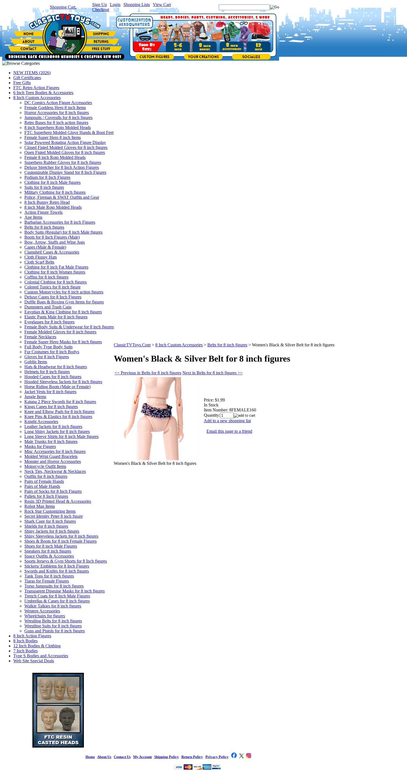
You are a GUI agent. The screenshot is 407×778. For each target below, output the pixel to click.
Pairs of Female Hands (44, 481)
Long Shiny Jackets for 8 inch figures (57, 431)
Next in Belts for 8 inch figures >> (212, 372)
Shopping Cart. (63, 7)
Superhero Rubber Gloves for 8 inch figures (62, 162)
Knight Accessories (41, 421)
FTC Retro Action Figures (36, 87)
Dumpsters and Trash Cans (47, 307)
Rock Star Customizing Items (50, 511)
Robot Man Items (39, 506)
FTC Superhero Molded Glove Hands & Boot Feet (69, 132)
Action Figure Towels (43, 212)
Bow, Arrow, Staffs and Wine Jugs (54, 242)
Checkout (100, 9)
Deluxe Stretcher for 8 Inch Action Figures (61, 167)
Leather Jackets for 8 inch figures (53, 426)
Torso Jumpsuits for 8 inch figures (54, 586)
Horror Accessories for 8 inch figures (56, 112)
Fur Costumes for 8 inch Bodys (51, 351)
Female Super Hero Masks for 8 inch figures (63, 341)
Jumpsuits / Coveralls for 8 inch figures (58, 117)
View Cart (162, 4)
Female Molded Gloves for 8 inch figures (60, 331)
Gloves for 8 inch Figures (46, 356)
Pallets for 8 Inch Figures (46, 496)
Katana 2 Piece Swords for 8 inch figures (60, 401)
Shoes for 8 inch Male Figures (50, 546)
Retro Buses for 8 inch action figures (56, 122)
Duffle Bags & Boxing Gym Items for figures (64, 302)
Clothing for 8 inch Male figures (52, 182)
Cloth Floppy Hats (40, 257)
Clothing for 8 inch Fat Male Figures (56, 267)
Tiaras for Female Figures (46, 581)
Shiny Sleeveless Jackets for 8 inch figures (61, 536)
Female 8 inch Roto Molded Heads (55, 157)
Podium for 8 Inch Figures (47, 177)
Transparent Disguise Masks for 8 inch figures (64, 591)
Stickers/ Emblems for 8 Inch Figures (56, 566)
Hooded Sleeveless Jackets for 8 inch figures (63, 381)
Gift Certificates (27, 77)
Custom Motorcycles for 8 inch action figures (63, 292)
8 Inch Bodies (25, 640)
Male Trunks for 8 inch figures (51, 441)
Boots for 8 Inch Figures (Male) (52, 237)
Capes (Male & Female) (45, 247)
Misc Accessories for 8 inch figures (55, 451)
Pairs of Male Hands (42, 486)
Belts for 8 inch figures (44, 227)
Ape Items (33, 217)
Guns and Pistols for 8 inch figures (54, 630)
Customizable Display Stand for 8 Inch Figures (65, 172)
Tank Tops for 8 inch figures (49, 576)
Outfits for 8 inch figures (45, 476)
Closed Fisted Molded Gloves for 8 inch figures (65, 147)
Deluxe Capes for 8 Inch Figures (52, 297)
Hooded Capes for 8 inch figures (52, 376)
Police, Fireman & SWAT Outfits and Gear (61, 197)
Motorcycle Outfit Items (45, 466)
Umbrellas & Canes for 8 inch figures (57, 601)
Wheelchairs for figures (44, 616)
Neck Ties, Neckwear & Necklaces (55, 471)
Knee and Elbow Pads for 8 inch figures (59, 411)
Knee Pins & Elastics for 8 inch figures (58, 416)
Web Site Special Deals (33, 660)
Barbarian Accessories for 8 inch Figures (59, 222)
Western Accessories (42, 611)
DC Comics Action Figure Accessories (58, 102)
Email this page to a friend (229, 431)
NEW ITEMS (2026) (32, 72)
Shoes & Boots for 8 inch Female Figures (60, 541)
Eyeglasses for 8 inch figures (49, 322)
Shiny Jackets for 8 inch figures (51, 531)
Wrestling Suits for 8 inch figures (53, 626)
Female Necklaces (40, 336)
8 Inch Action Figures (32, 635)
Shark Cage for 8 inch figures (50, 521)
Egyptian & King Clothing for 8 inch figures (63, 312)
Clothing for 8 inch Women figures (54, 272)
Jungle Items (35, 396)
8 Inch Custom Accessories (37, 97)
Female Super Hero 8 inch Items (52, 137)
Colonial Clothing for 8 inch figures (55, 282)
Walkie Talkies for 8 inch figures (52, 606)
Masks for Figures (40, 446)
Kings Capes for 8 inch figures (51, 406)
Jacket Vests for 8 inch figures (50, 391)
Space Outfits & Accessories (49, 556)
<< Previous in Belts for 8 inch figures (148, 372)
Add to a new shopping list (227, 420)
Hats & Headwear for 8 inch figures (55, 366)
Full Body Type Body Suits (48, 346)
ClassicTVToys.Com (132, 344)
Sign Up (99, 4)
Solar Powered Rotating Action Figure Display (65, 142)
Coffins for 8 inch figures (46, 277)
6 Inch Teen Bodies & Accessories (43, 92)
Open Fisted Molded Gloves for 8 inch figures (64, 152)
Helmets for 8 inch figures (47, 371)
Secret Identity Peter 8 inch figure (53, 516)
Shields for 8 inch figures (46, 526)
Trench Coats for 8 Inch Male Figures (57, 596)
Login (115, 4)
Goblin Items (35, 361)
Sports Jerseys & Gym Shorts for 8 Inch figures (65, 561)
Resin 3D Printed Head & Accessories (57, 501)
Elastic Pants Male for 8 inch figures (55, 317)
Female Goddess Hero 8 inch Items (55, 107)
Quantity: (212, 415)
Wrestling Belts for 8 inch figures (53, 621)
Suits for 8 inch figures (44, 187)
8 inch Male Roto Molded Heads (53, 207)
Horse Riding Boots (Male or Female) (57, 386)
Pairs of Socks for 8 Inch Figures (53, 491)
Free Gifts (22, 82)
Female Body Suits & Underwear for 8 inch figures (69, 326)
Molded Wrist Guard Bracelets (51, 456)
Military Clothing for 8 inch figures (55, 192)
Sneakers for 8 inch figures (47, 551)
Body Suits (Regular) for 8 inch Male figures (63, 232)
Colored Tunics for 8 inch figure (52, 287)
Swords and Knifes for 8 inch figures (56, 571)
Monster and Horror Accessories (52, 461)
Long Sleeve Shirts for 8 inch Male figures (61, 436)
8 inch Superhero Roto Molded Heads (57, 127)
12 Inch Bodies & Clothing (37, 645)
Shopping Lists (136, 4)
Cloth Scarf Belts (39, 262)
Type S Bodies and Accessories (40, 655)
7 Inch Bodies (25, 650)
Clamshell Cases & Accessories (51, 252)
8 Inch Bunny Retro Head (47, 202)
